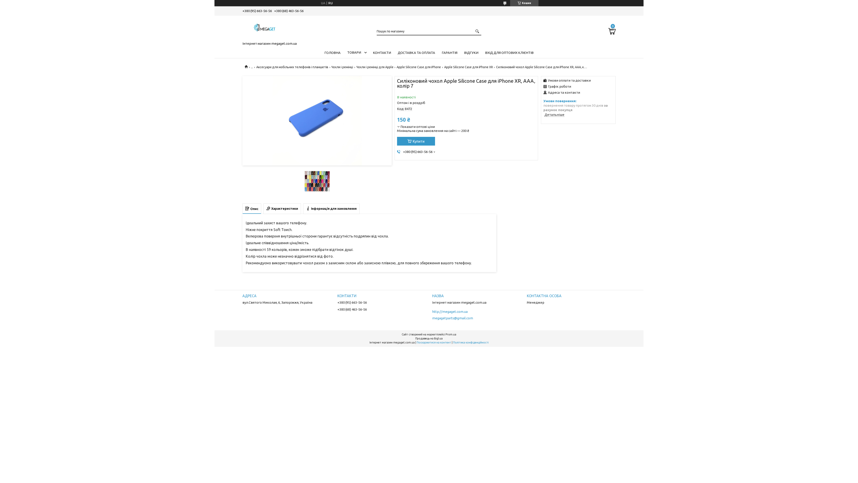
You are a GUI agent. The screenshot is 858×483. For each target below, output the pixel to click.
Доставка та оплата (416, 53)
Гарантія (449, 53)
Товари (354, 52)
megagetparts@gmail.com (452, 318)
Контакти (382, 53)
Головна (332, 53)
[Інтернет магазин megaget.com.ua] (264, 28)
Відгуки (471, 53)
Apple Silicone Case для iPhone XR (468, 67)
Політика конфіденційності (471, 342)
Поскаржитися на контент (434, 342)
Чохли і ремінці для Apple (374, 67)
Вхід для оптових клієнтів (509, 53)
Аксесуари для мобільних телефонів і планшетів (292, 67)
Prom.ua (451, 334)
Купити (419, 141)
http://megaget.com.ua (450, 312)
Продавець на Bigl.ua (429, 338)
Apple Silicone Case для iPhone (419, 67)
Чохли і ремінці (342, 67)
